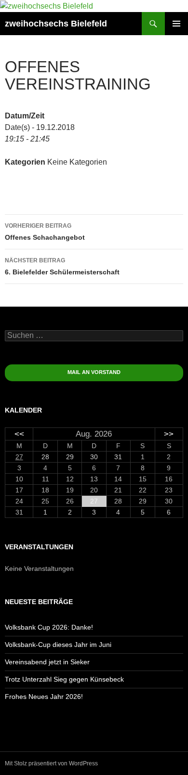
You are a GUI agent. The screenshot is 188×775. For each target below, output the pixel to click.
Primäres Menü (176, 23)
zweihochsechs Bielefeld (56, 23)
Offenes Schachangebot (45, 231)
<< (19, 434)
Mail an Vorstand (94, 372)
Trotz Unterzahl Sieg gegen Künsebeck (64, 679)
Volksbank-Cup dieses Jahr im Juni (58, 644)
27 (19, 457)
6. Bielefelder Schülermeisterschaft (62, 266)
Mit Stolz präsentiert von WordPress (51, 763)
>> (169, 434)
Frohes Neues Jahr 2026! (44, 696)
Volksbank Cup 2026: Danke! (49, 627)
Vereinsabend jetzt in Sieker (47, 662)
